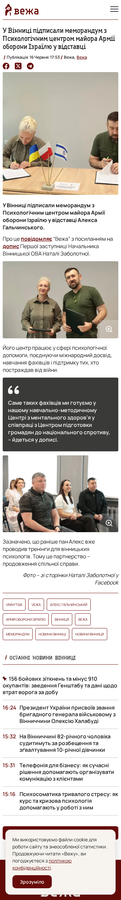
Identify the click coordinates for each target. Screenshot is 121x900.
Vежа (36, 604)
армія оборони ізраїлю (25, 619)
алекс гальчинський (68, 604)
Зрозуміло (32, 882)
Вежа (82, 57)
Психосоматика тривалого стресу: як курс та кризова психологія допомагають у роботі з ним (68, 800)
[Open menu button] (114, 9)
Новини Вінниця (89, 634)
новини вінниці (52, 634)
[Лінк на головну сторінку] (22, 10)
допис (11, 246)
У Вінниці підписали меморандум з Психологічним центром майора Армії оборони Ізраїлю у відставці (59, 38)
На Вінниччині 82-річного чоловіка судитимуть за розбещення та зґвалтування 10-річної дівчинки (65, 743)
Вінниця (62, 619)
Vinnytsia (14, 604)
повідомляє (36, 238)
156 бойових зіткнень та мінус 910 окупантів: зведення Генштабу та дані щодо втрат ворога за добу (60, 685)
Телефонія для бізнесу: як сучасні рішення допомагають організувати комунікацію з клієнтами (66, 772)
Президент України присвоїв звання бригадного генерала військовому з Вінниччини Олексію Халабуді (67, 714)
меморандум (17, 634)
